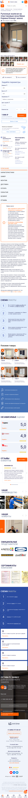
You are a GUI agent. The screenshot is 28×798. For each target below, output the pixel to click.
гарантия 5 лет (17, 623)
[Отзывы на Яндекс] (14, 768)
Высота (4, 91)
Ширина (4, 85)
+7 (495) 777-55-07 (14, 730)
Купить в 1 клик (14, 121)
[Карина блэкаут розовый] (3, 64)
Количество (5, 109)
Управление (5, 96)
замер (13, 603)
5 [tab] (13, 484)
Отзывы (4, 200)
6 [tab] (14, 484)
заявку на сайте (20, 305)
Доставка (4, 184)
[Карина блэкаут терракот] (25, 59)
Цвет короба (5, 102)
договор (16, 609)
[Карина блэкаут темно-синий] (16, 59)
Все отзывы (22, 459)
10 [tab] (17, 484)
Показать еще (20, 64)
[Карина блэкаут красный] (21, 59)
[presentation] (14, 88)
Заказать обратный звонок (14, 733)
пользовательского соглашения (16, 790)
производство (6, 141)
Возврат (4, 196)
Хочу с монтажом (11, 131)
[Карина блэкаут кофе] (12, 59)
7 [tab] (15, 484)
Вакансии (17, 762)
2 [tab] (11, 484)
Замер (3, 176)
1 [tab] (10, 484)
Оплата (3, 188)
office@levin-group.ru (14, 736)
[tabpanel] (14, 37)
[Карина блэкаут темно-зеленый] (7, 59)
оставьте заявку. (17, 291)
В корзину (21, 115)
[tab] (14, 168)
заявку (16, 596)
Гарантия (4, 192)
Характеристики (7, 172)
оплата (9, 153)
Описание (5, 168)
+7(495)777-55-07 (5, 291)
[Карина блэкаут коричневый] (3, 59)
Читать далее (7, 480)
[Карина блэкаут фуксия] (7, 64)
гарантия (5, 148)
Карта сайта (12, 762)
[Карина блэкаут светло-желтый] (12, 64)
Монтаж (4, 180)
